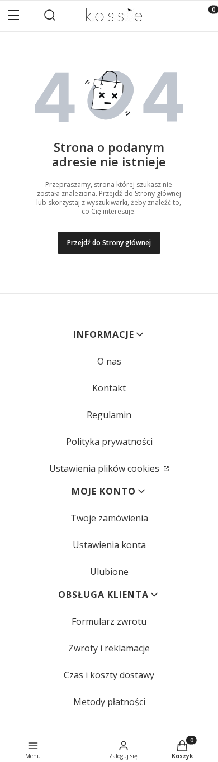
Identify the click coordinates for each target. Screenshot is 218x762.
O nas (109, 361)
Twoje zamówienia (109, 518)
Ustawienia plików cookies (105, 468)
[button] (13, 16)
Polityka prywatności (109, 441)
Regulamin (109, 415)
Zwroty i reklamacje (109, 648)
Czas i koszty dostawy (109, 675)
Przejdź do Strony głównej (109, 242)
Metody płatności (109, 702)
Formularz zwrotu (109, 621)
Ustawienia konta (109, 545)
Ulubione (109, 571)
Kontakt (109, 388)
